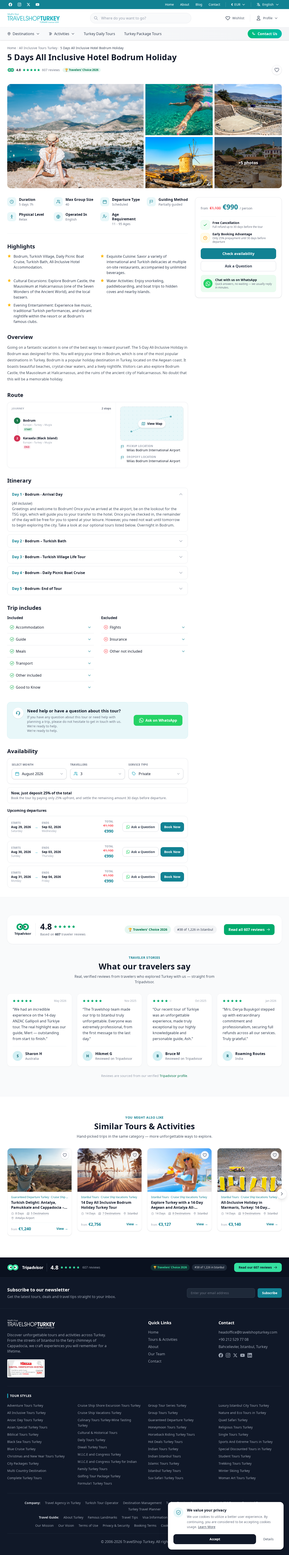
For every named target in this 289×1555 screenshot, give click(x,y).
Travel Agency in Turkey (63, 1503)
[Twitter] (28, 4)
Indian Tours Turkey (163, 1449)
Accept (215, 1539)
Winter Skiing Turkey (234, 1470)
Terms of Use (88, 1525)
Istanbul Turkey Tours (164, 1470)
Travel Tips (130, 1517)
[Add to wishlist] (277, 70)
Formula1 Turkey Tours (95, 1483)
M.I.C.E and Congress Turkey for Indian (107, 1461)
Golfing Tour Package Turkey (99, 1476)
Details (268, 1539)
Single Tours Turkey (233, 1434)
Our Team (156, 1353)
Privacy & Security (116, 1525)
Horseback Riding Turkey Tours (171, 1434)
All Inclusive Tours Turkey (38, 48)
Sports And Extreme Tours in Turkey (246, 1442)
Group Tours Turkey (163, 1413)
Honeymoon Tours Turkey (167, 1427)
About (184, 4)
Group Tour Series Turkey (167, 1405)
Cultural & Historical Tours (97, 1432)
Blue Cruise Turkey (21, 1449)
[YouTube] (37, 4)
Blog (199, 4)
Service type (138, 765)
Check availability (238, 253)
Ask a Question (143, 827)
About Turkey (73, 1517)
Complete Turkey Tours (24, 1478)
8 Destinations (181, 1213)
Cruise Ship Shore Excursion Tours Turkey (109, 1405)
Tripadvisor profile (173, 1076)
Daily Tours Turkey (91, 1440)
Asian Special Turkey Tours (27, 1427)
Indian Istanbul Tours (164, 1456)
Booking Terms (145, 1525)
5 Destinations (40, 1213)
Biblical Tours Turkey (22, 1434)
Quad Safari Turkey (233, 1420)
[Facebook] (10, 4)
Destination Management (142, 1503)
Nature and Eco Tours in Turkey (242, 1413)
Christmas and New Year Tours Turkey (36, 1456)
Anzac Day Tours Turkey (25, 1420)
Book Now (172, 827)
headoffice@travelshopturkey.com (248, 1332)
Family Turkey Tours (92, 1469)
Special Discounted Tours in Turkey (245, 1449)
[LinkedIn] (249, 1355)
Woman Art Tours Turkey (237, 1478)
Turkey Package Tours (143, 33)
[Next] (282, 1194)
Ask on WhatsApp (161, 720)
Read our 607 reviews (255, 1267)
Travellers (79, 765)
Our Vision (66, 1525)
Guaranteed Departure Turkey (170, 1420)
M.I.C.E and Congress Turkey (99, 1454)
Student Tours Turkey (235, 1456)
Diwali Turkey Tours (92, 1447)
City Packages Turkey (23, 1463)
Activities (61, 33)
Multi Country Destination (26, 1470)
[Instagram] (19, 4)
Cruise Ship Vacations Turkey (99, 1413)
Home (169, 4)
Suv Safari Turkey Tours (165, 1478)
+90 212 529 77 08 (234, 1339)
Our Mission (44, 1525)
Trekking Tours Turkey (235, 1463)
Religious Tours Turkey (236, 1427)
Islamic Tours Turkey (163, 1463)
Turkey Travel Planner (144, 1509)
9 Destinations (251, 1213)
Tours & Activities (162, 1339)
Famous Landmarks (102, 1517)
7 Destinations (112, 1213)
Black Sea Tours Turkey (24, 1442)
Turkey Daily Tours (99, 33)
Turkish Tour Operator (102, 1503)
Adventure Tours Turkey (25, 1405)
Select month (23, 765)
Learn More (206, 1527)
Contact (214, 4)
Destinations (23, 33)
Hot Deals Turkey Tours (165, 1442)
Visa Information (155, 1517)
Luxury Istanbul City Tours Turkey (244, 1405)
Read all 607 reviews (246, 929)
